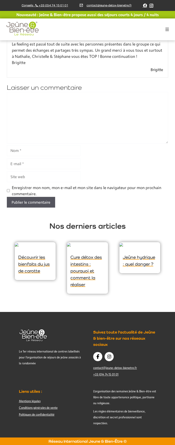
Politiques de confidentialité (36, 414)
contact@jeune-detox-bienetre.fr (109, 5)
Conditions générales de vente (38, 407)
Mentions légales (30, 401)
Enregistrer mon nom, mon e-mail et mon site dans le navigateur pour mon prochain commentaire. (86, 190)
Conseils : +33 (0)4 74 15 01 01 (45, 5)
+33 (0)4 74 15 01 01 (105, 374)
